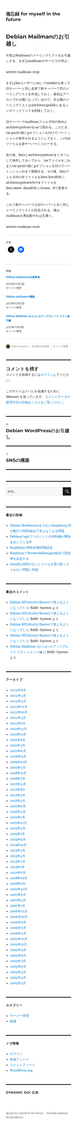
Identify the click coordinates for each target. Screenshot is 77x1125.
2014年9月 (18, 839)
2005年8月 (18, 955)
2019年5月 (18, 767)
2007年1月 (17, 906)
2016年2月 (18, 812)
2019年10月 (18, 762)
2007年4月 (18, 900)
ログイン (47, 375)
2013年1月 (17, 867)
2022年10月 (18, 712)
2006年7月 (18, 928)
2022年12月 (18, 707)
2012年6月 (18, 872)
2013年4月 (17, 856)
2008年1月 (17, 884)
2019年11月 (18, 756)
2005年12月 (18, 939)
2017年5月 (17, 795)
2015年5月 (17, 828)
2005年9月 (18, 950)
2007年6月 (18, 895)
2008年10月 (18, 878)
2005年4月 (18, 977)
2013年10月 (18, 845)
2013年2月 (17, 861)
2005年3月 (18, 983)
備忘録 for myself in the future (24, 1113)
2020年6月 (18, 751)
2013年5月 (17, 850)
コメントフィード (22, 1065)
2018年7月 (17, 778)
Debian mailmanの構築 (20, 296)
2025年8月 (18, 690)
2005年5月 (18, 972)
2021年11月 (18, 734)
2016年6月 (18, 806)
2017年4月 (17, 801)
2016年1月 (17, 817)
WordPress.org (21, 1070)
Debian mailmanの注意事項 (23, 277)
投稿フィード (19, 1059)
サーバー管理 (60, 346)
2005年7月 (18, 961)
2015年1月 (17, 834)
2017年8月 (17, 790)
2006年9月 (18, 922)
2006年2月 (18, 933)
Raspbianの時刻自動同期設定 (31, 547)
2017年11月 (18, 784)
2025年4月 (18, 701)
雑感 (13, 1021)
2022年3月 (18, 718)
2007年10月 (18, 889)
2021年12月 (18, 729)
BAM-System (19, 346)
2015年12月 (18, 823)
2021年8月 (17, 740)
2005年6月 (18, 966)
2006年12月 (19, 911)
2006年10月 (19, 917)
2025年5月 (18, 696)
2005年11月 (18, 944)
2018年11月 (18, 773)
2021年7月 (17, 745)
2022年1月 (17, 723)
